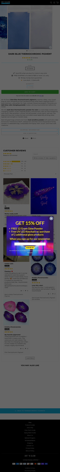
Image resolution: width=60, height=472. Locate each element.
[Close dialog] (51, 218)
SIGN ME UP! (30, 247)
